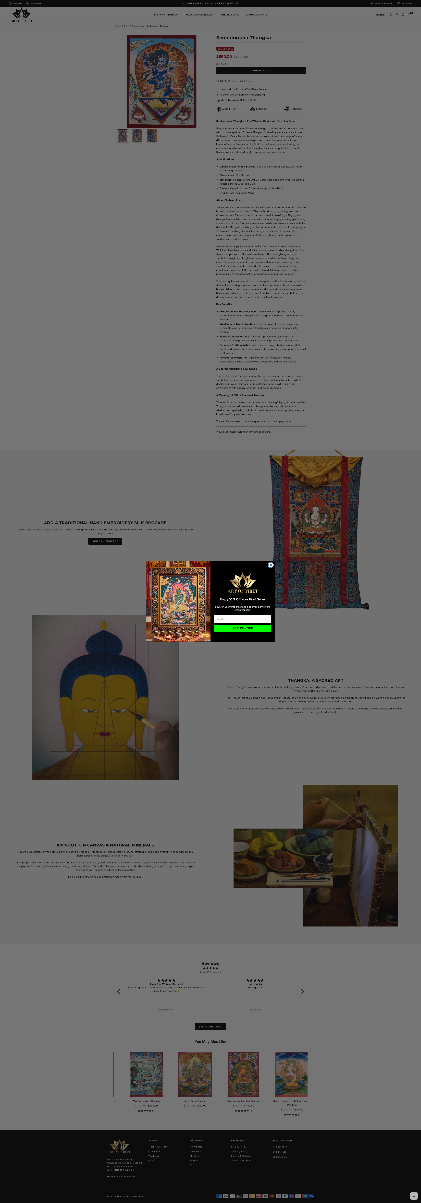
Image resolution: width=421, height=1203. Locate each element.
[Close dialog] (270, 565)
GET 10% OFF (242, 628)
